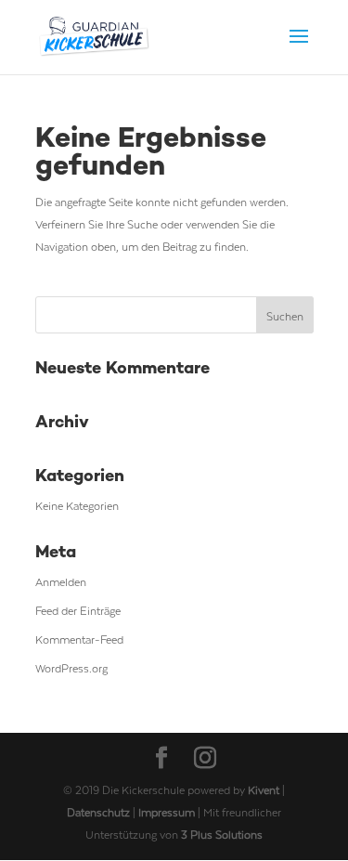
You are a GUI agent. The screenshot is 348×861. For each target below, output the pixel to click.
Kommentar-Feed (79, 639)
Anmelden (60, 581)
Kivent (263, 789)
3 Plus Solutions (222, 834)
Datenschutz (100, 811)
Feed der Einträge (78, 610)
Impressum (168, 811)
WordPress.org (71, 668)
